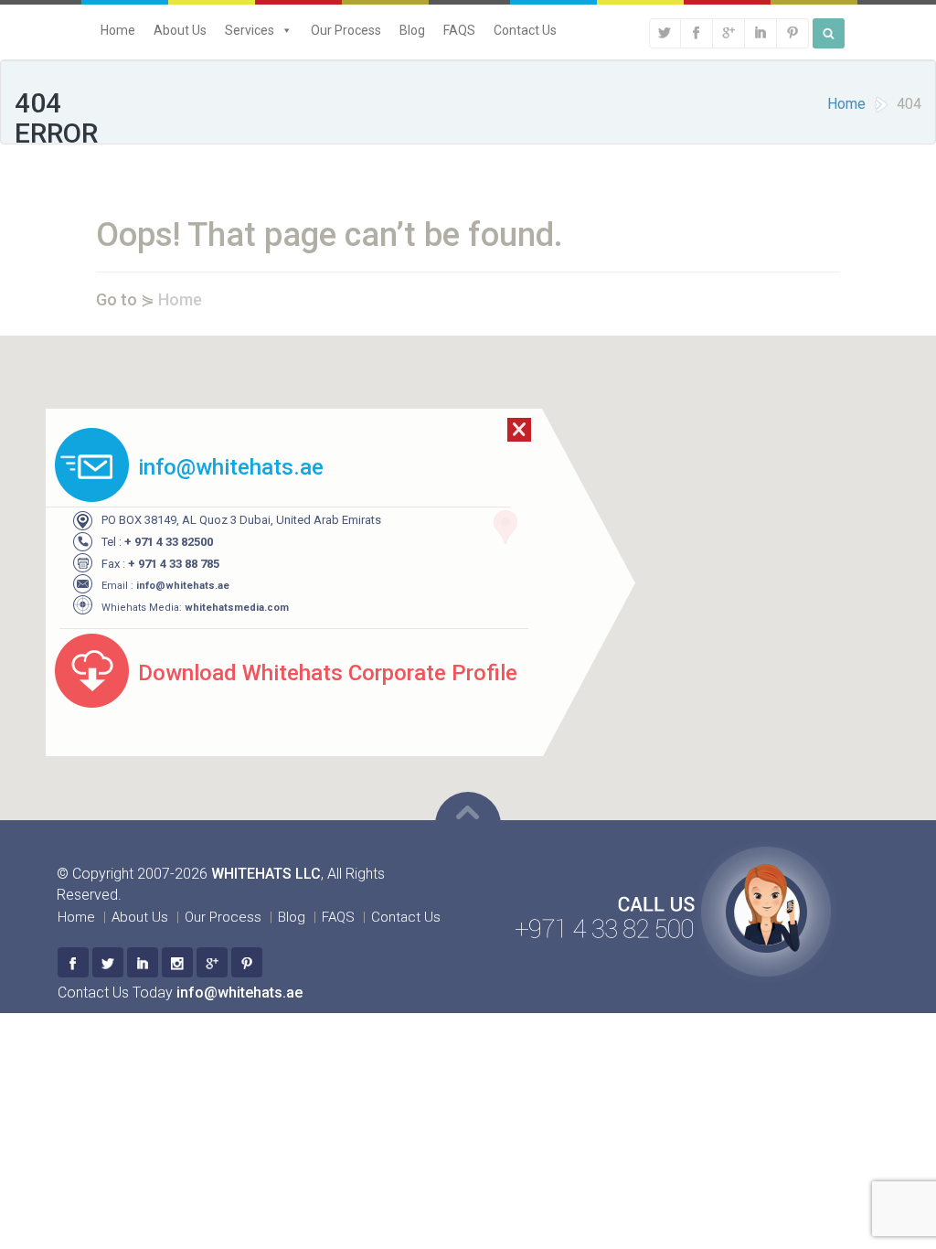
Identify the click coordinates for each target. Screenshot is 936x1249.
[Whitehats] (73, 962)
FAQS (459, 30)
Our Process (346, 30)
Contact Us (525, 30)
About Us (180, 30)
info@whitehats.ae (182, 586)
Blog (412, 30)
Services (249, 30)
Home (118, 30)
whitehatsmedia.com (237, 608)
